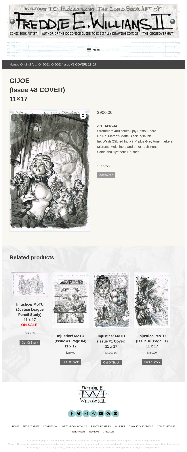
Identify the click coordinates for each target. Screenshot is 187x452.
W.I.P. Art (120, 426)
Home (13, 64)
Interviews (78, 431)
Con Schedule (166, 426)
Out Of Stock (30, 342)
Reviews (94, 431)
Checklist (109, 431)
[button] (83, 116)
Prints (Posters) (101, 426)
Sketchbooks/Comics (74, 426)
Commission (50, 426)
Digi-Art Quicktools (141, 426)
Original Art (28, 64)
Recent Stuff (31, 426)
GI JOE (43, 64)
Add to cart (106, 175)
